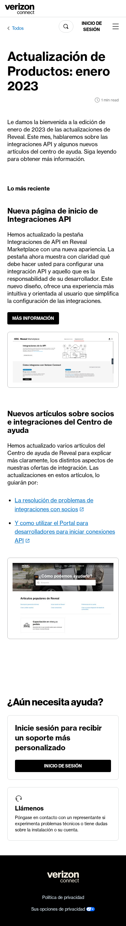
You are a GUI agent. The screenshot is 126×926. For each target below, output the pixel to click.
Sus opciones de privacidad (58, 909)
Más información (33, 318)
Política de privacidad (63, 897)
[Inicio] (19, 8)
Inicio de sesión (92, 26)
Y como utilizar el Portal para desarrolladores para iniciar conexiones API (65, 532)
